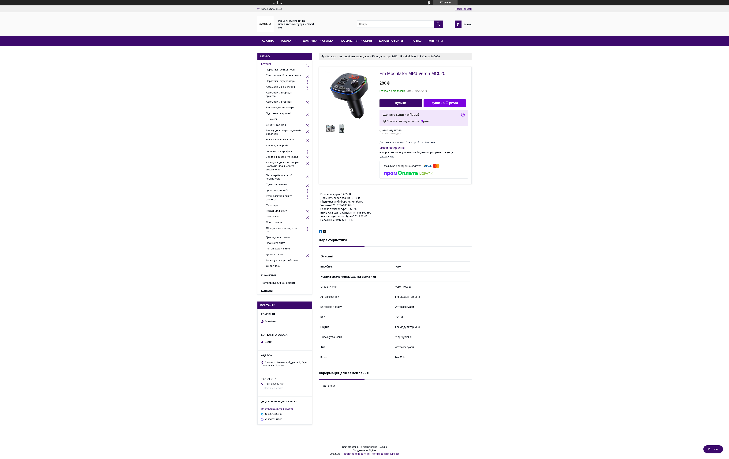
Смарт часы (273, 265)
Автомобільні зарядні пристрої (279, 94)
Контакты (267, 290)
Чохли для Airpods (277, 145)
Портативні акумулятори (280, 81)
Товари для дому (276, 210)
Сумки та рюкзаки (276, 184)
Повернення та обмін (356, 40)
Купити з (438, 103)
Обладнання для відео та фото (281, 230)
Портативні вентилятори (280, 69)
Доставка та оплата (318, 40)
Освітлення (272, 216)
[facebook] (320, 232)
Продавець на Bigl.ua (364, 450)
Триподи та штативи (278, 237)
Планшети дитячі (276, 242)
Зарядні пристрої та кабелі (282, 156)
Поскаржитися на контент (355, 454)
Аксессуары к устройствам (282, 260)
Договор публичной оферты (278, 282)
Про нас (416, 40)
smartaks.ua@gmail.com (279, 408)
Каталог (286, 40)
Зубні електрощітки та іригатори (279, 198)
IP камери (272, 119)
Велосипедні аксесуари (280, 107)
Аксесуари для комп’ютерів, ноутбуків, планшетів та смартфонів (282, 166)
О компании (268, 275)
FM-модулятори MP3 (385, 56)
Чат (716, 449)
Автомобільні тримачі (279, 101)
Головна (267, 40)
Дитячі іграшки (274, 254)
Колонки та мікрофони (279, 151)
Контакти (435, 40)
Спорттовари (274, 222)
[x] (324, 232)
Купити (400, 103)
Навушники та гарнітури (280, 139)
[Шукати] (438, 24)
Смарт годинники (276, 124)
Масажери (272, 205)
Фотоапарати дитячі (278, 248)
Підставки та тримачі (278, 113)
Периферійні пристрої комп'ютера (279, 177)
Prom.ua (382, 447)
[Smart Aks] (265, 30)
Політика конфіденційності (385, 454)
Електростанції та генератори (283, 75)
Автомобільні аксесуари (354, 56)
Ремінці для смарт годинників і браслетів (284, 132)
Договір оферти (391, 40)
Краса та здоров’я (277, 190)
